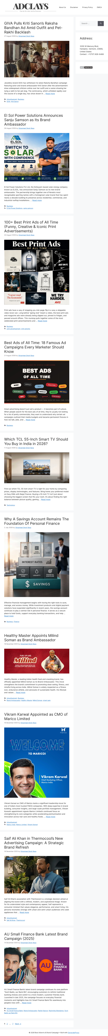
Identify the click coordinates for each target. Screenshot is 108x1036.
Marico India (11, 824)
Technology (11, 505)
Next (18, 1024)
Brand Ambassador (13, 700)
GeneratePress (73, 1033)
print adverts (25, 329)
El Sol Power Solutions (14, 208)
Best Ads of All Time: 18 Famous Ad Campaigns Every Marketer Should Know (35, 347)
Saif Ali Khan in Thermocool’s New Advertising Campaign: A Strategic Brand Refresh (34, 842)
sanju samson (28, 208)
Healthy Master (26, 700)
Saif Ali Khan (11, 920)
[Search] (101, 23)
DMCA (99, 7)
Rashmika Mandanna (56, 1011)
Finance (16, 621)
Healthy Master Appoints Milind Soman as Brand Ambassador (31, 637)
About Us (62, 7)
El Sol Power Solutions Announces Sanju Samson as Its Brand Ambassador (33, 119)
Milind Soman (37, 700)
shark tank (47, 700)
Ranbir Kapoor (43, 1011)
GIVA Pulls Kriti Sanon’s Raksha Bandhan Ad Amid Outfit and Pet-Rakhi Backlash (33, 27)
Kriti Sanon (15, 101)
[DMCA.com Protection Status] (86, 68)
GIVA (8, 101)
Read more (50, 94)
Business (21, 99)
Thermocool (20, 920)
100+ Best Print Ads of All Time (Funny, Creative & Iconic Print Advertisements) (31, 226)
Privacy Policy (87, 7)
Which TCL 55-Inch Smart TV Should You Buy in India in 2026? (36, 441)
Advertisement (12, 99)
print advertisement (13, 329)
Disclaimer (74, 7)
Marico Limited (21, 824)
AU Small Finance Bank (15, 1011)
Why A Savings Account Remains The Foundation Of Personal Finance (36, 521)
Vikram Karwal (32, 824)
